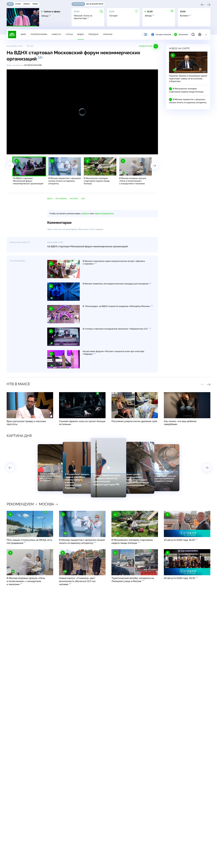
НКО (83, 199)
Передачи (93, 34)
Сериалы (107, 34)
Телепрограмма (38, 34)
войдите (85, 213)
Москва (74, 199)
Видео (80, 34)
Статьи (69, 34)
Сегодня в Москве (163, 34)
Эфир (23, 34)
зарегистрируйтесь (104, 213)
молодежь (61, 199)
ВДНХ (50, 199)
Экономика (183, 34)
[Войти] (199, 34)
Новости (56, 34)
